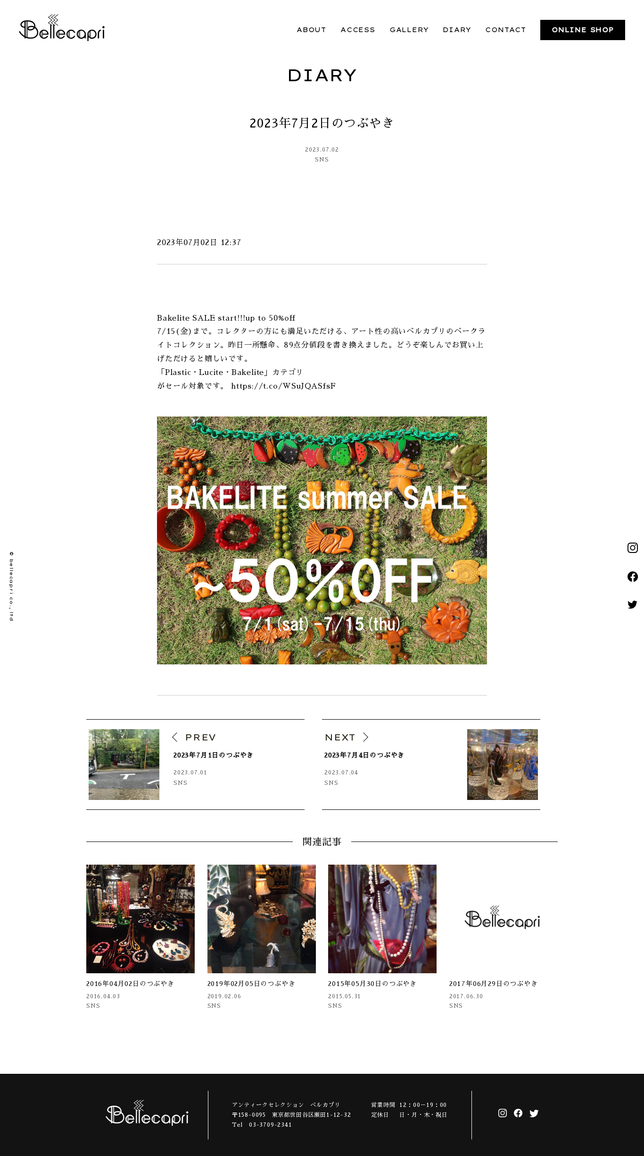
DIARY (457, 30)
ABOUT (311, 30)
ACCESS (357, 30)
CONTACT (505, 30)
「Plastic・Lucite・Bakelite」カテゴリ (230, 372)
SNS (322, 159)
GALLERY (409, 30)
